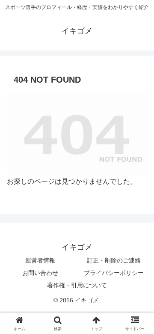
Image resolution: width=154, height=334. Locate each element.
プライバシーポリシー (114, 272)
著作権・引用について (77, 285)
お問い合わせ (40, 272)
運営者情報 (40, 260)
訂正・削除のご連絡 (114, 260)
